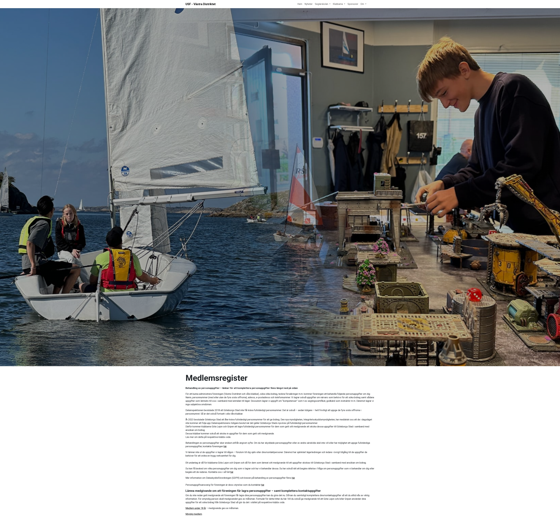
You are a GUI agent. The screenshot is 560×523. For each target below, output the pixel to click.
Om (362, 4)
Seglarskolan (321, 4)
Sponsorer (353, 4)
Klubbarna (338, 4)
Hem (299, 4)
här (225, 446)
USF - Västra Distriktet (201, 4)
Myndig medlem (194, 514)
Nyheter (308, 4)
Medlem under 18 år (196, 508)
